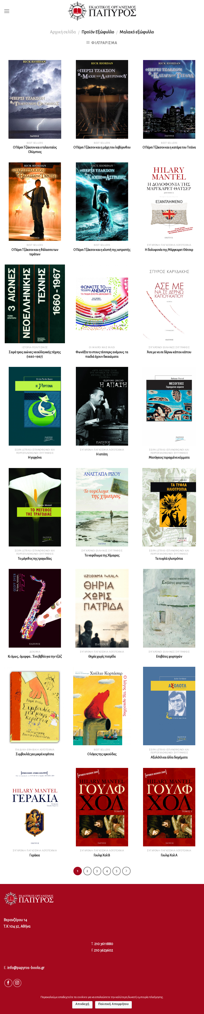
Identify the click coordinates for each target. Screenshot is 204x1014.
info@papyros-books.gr (26, 968)
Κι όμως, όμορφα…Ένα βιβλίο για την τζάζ (35, 656)
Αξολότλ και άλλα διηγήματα (169, 757)
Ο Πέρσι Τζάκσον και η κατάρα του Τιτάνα (169, 147)
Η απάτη (102, 454)
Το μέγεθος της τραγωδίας (35, 558)
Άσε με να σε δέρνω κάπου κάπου (169, 352)
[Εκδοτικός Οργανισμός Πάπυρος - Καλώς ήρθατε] (102, 11)
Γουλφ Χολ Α (169, 855)
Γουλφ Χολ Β (102, 855)
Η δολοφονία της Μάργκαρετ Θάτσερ (169, 250)
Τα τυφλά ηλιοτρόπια (169, 558)
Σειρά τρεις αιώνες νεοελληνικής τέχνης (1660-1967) (35, 354)
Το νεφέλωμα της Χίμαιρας (102, 555)
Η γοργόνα (35, 457)
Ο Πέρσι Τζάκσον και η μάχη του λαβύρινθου (102, 147)
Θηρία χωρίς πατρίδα (102, 656)
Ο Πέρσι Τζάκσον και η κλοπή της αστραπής (101, 250)
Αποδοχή (82, 1004)
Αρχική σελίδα (63, 32)
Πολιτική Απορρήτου (113, 1004)
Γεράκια (35, 855)
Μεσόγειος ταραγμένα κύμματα (169, 457)
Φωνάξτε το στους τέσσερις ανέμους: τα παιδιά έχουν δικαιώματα (102, 354)
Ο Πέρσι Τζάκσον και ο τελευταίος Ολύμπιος (35, 150)
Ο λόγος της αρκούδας (101, 754)
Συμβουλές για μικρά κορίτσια (35, 754)
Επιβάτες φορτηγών (169, 656)
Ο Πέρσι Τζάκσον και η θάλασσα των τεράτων (34, 252)
